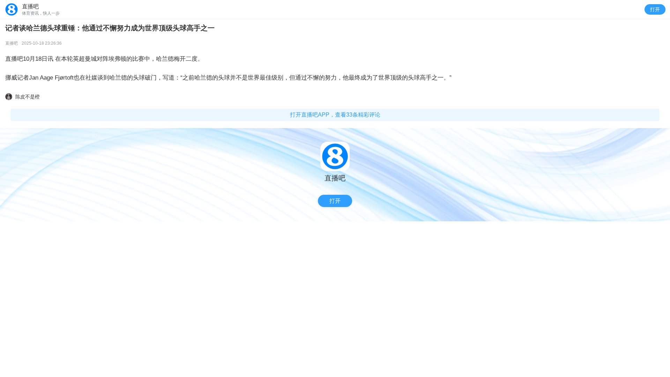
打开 (655, 9)
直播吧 (11, 43)
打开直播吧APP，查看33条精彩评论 (335, 115)
